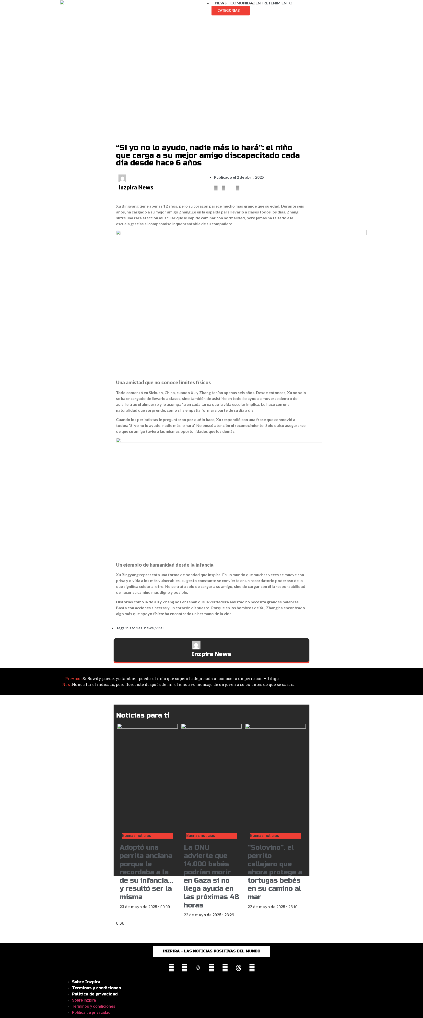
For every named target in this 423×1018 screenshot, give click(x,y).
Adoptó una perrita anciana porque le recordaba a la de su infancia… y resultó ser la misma (146, 872)
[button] (216, 188)
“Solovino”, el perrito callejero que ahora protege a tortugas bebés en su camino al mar (275, 872)
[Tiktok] (198, 968)
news (149, 627)
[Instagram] (171, 968)
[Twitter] (225, 968)
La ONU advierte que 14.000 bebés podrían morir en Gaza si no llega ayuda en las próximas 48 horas (211, 876)
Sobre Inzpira (86, 982)
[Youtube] (211, 968)
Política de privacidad (95, 994)
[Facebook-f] (184, 968)
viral (159, 627)
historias (134, 627)
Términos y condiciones (96, 988)
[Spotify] (252, 968)
